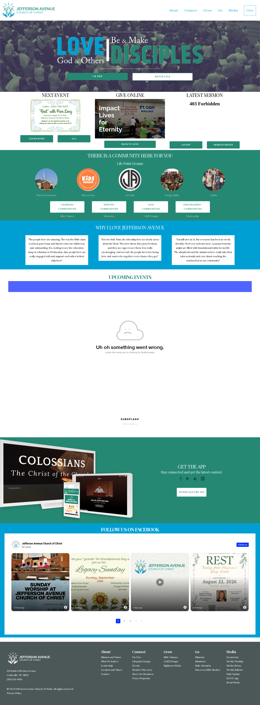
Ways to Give (130, 144)
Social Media (233, 682)
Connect (191, 10)
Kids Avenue (88, 195)
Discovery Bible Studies (207, 669)
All (74, 138)
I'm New (97, 76)
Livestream (232, 657)
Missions (199, 657)
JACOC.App (232, 678)
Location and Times (111, 669)
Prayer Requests (141, 678)
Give (250, 10)
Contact (105, 674)
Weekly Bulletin (234, 669)
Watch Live (162, 76)
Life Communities (151, 206)
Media (234, 10)
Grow (208, 10)
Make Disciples (203, 665)
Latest (186, 145)
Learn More (37, 138)
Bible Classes (67, 216)
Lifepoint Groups (141, 661)
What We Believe (110, 661)
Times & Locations (46, 195)
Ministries (109, 216)
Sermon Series (223, 145)
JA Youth (130, 195)
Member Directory (142, 669)
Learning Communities (67, 206)
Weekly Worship (234, 661)
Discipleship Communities (192, 206)
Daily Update (233, 674)
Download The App (191, 492)
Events (136, 665)
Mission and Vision (111, 657)
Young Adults (172, 195)
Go (220, 10)
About (174, 10)
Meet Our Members (142, 674)
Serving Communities (109, 206)
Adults (213, 195)
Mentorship (193, 216)
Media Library (233, 665)
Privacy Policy (14, 693)
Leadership (107, 665)
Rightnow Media (172, 665)
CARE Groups (151, 216)
